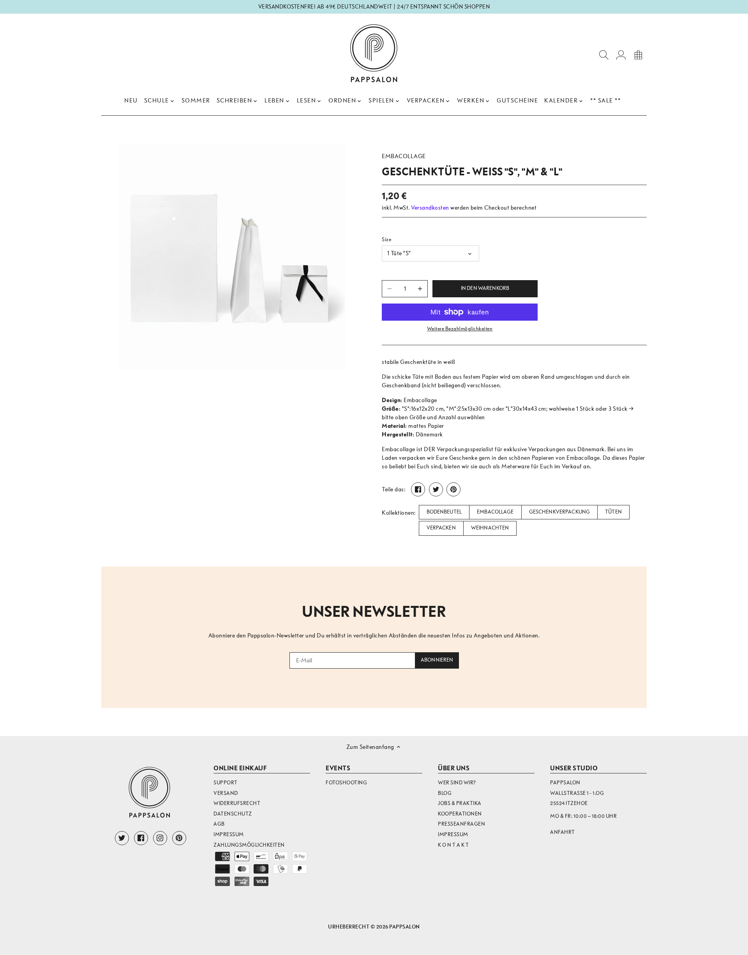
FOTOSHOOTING (346, 783)
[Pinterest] (179, 838)
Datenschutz (232, 814)
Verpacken (441, 528)
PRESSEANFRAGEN (461, 824)
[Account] (621, 54)
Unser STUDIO (574, 768)
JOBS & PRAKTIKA (460, 803)
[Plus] (420, 289)
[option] (232, 257)
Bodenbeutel (444, 512)
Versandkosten (430, 208)
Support (225, 783)
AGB (219, 824)
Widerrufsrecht (236, 803)
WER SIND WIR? (457, 783)
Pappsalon (404, 927)
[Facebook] (141, 838)
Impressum (228, 834)
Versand (225, 793)
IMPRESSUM (453, 834)
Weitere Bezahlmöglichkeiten (460, 329)
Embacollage (404, 156)
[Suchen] (603, 54)
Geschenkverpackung (559, 512)
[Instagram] (160, 838)
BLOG (445, 793)
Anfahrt (562, 832)
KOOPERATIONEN (460, 814)
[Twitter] (122, 838)
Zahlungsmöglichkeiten (249, 845)
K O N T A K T (453, 845)
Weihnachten (490, 528)
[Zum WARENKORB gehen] (638, 54)
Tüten (613, 512)
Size (386, 239)
